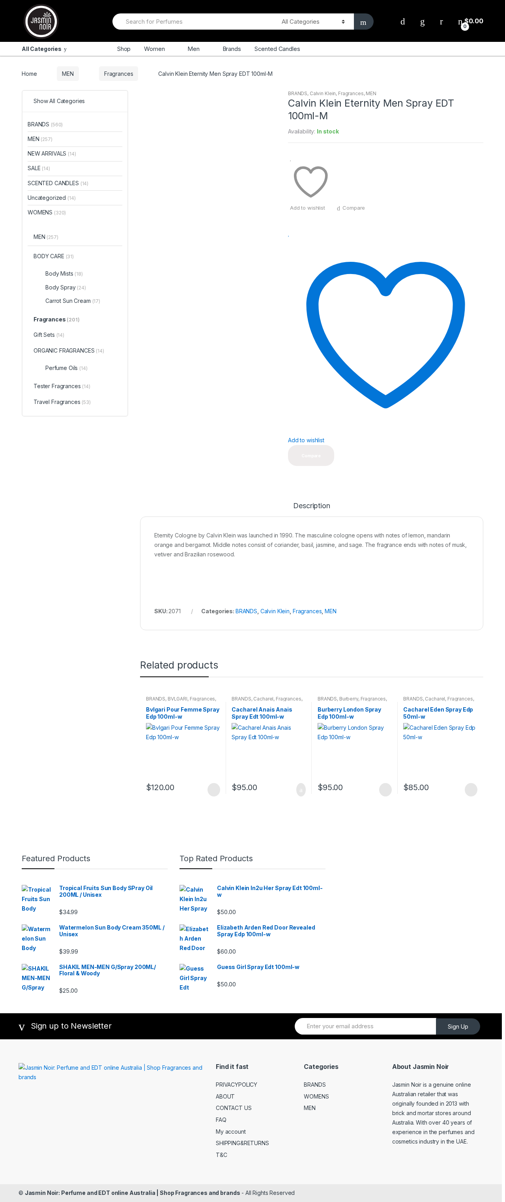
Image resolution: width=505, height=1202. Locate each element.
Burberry (348, 699)
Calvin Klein (323, 93)
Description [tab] (311, 506)
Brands (232, 49)
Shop (124, 49)
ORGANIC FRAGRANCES (69, 350)
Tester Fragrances (62, 386)
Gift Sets (49, 334)
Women (154, 49)
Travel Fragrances (62, 401)
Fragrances (118, 73)
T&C (221, 1154)
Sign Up (458, 1026)
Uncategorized (52, 197)
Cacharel (263, 699)
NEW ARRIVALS (52, 153)
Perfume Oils (66, 367)
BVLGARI (177, 699)
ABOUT (225, 1096)
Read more (213, 789)
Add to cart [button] (299, 789)
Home (29, 73)
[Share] (479, 8)
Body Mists (64, 273)
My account (231, 1131)
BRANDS (297, 93)
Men (193, 49)
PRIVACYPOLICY (236, 1084)
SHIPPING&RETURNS (242, 1143)
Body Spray (65, 287)
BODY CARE (54, 256)
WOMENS (47, 212)
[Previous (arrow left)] (14, 601)
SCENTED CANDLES (58, 183)
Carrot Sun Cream (72, 300)
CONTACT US (234, 1107)
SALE (39, 168)
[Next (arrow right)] (491, 601)
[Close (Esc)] (496, 8)
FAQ (221, 1119)
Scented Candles (277, 49)
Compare (353, 208)
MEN (68, 73)
